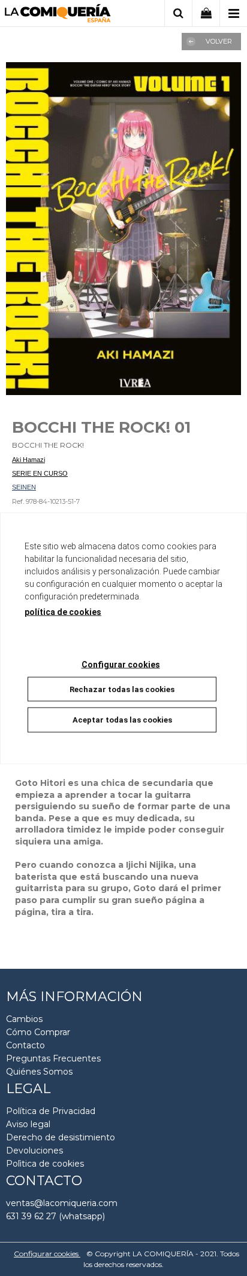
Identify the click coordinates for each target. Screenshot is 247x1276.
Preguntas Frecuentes (53, 1058)
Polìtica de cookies (45, 1163)
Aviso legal (28, 1124)
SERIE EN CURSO (40, 473)
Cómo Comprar (38, 1032)
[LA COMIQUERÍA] (58, 15)
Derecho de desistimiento (60, 1137)
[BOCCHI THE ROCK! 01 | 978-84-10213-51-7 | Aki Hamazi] (123, 228)
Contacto (25, 1045)
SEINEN (24, 487)
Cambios (24, 1019)
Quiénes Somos (39, 1071)
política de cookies (63, 611)
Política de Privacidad (50, 1111)
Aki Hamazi (28, 459)
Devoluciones (34, 1150)
